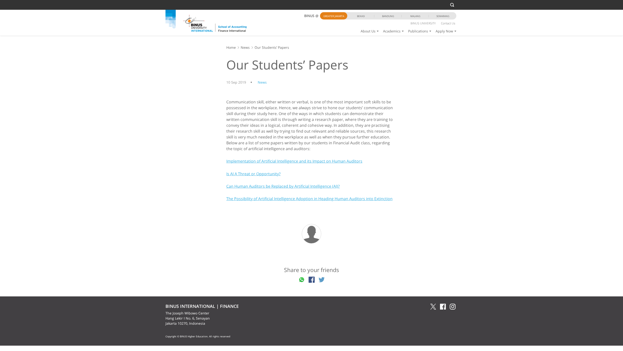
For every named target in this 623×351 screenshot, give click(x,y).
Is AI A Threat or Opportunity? (253, 173)
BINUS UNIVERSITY (423, 23)
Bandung (388, 16)
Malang (415, 16)
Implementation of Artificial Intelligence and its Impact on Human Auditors (294, 161)
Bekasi (361, 16)
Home (231, 47)
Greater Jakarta (333, 16)
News (245, 47)
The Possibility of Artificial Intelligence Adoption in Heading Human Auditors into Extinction (309, 198)
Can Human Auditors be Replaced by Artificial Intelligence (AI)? (283, 186)
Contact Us (448, 23)
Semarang (442, 16)
